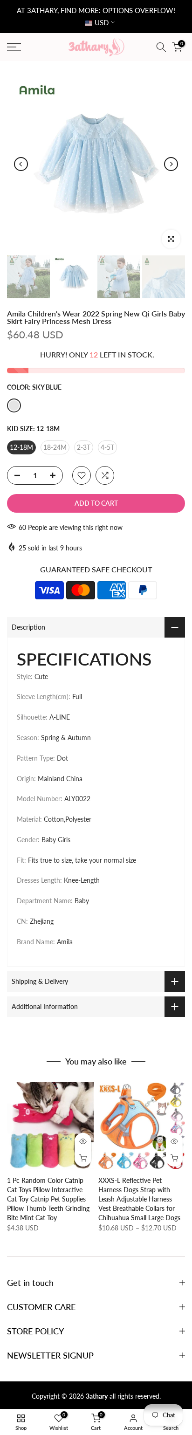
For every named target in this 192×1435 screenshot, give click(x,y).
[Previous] (21, 164)
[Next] (171, 164)
